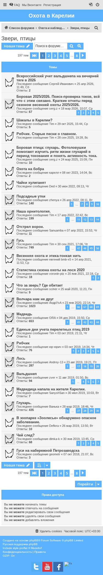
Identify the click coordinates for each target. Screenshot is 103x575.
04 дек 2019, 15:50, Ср (74, 317)
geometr (54, 454)
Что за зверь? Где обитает (39, 285)
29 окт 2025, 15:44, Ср (72, 123)
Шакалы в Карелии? (34, 120)
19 (91, 366)
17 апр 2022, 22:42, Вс (72, 215)
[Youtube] (47, 567)
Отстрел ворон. (30, 227)
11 (78, 219)
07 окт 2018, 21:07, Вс (78, 454)
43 (91, 322)
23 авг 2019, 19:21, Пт (81, 362)
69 (97, 307)
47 (78, 248)
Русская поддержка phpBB (20, 544)
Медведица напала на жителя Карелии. (51, 389)
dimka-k (54, 438)
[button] (34, 55)
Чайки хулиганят (31, 183)
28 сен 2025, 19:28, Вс (72, 137)
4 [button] (61, 55)
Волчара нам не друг (35, 299)
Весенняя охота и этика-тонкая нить (48, 256)
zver (52, 377)
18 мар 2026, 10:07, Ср (77, 108)
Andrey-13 (56, 362)
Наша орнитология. (33, 211)
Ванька (54, 406)
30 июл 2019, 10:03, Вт (83, 392)
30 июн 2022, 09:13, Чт (73, 186)
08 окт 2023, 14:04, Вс (77, 172)
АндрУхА (55, 302)
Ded (52, 186)
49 (91, 248)
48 (84, 248)
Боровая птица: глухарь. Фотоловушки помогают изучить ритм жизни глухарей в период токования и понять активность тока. (56, 151)
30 (97, 411)
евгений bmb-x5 (60, 259)
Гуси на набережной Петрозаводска (47, 450)
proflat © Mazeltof (31, 548)
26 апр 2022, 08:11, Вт (77, 200)
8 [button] (77, 55)
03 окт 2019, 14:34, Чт (79, 346)
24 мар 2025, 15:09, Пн (77, 159)
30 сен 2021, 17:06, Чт (72, 244)
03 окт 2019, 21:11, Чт (72, 333)
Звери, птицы (18, 38)
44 (97, 322)
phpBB (33, 540)
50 (97, 248)
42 (84, 322)
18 (84, 366)
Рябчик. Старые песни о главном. (46, 134)
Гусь (20, 240)
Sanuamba (56, 230)
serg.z (53, 108)
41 (78, 322)
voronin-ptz (56, 273)
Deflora (54, 425)
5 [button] (67, 55)
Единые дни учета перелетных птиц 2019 (52, 329)
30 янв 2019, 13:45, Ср (78, 438)
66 (78, 307)
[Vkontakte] (36, 567)
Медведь (24, 314)
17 (78, 366)
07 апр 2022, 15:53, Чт (82, 230)
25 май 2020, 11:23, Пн (76, 289)
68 (91, 307)
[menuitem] (14, 5)
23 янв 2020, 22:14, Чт (80, 302)
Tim (51, 123)
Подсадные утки (30, 196)
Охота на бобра (30, 169)
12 (84, 219)
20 (97, 366)
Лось (20, 358)
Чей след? (25, 435)
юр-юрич (55, 346)
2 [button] (49, 55)
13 (91, 219)
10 (97, 204)
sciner (53, 289)
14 (97, 219)
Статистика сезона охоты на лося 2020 (50, 270)
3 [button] (55, 55)
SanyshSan (57, 392)
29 (91, 411)
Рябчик (23, 343)
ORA (52, 317)
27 (78, 411)
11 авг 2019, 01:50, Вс (73, 377)
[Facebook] (58, 567)
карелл (54, 172)
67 (84, 307)
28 (84, 411)
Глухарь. (24, 403)
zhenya (54, 200)
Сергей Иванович (61, 83)
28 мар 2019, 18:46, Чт (77, 406)
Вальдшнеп (26, 374)
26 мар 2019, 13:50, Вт (77, 425)
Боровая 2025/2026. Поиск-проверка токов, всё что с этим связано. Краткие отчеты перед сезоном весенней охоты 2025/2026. (58, 101)
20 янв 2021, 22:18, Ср (83, 273)
